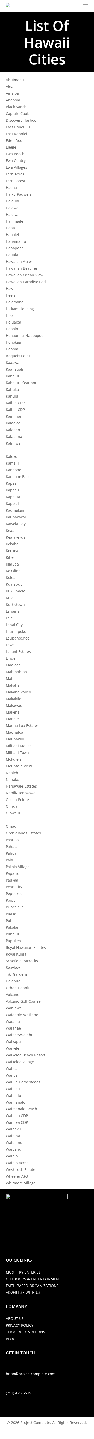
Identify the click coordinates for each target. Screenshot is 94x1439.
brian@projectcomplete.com (30, 1373)
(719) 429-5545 (18, 1393)
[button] (85, 6)
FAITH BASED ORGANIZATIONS (32, 1285)
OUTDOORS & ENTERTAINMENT (33, 1278)
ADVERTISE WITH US (23, 1292)
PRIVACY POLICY (19, 1325)
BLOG (10, 1338)
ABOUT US (15, 1318)
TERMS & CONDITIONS (25, 1332)
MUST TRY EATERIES (23, 1272)
